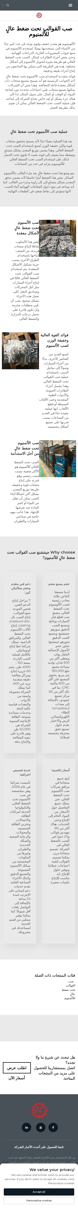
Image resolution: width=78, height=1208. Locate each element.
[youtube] (40, 1127)
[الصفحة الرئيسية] (39, 15)
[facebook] (53, 1127)
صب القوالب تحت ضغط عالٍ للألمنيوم (68, 989)
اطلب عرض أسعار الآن (17, 1069)
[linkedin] (26, 1127)
